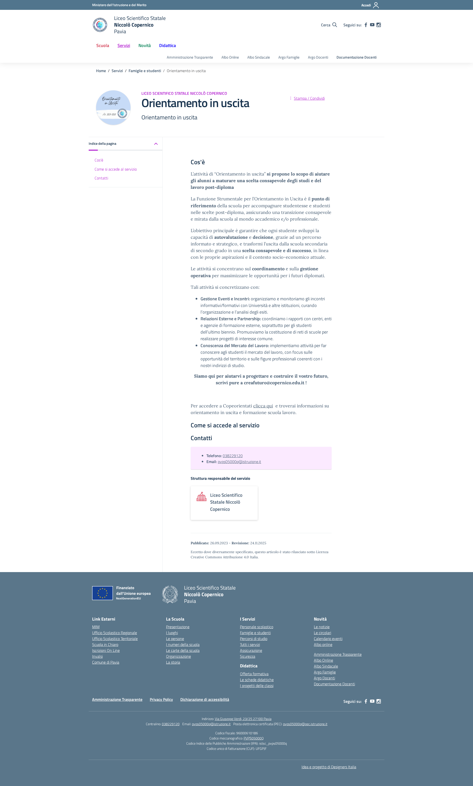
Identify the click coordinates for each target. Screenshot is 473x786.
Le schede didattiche (257, 680)
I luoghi (172, 633)
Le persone (175, 639)
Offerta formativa (254, 674)
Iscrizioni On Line (106, 650)
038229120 (233, 456)
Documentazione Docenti (357, 57)
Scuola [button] (102, 45)
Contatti (101, 178)
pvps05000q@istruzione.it (239, 462)
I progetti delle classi (256, 686)
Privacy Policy (161, 699)
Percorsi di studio (253, 639)
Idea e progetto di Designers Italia (329, 767)
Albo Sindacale (258, 57)
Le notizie (322, 627)
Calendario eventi (328, 639)
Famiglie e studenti (255, 633)
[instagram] (378, 25)
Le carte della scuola (183, 650)
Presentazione (177, 627)
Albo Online (230, 57)
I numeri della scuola (183, 644)
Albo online (323, 644)
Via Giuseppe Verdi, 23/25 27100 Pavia (243, 718)
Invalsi (97, 656)
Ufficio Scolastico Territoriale (115, 639)
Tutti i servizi (250, 644)
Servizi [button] (124, 45)
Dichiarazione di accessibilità (204, 699)
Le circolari (322, 633)
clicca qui (263, 406)
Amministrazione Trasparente (190, 57)
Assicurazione (251, 650)
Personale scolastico (256, 627)
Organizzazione (178, 656)
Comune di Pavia (105, 662)
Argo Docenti (318, 57)
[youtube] (372, 25)
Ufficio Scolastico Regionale (114, 633)
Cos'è (99, 160)
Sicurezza (247, 656)
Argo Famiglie (289, 57)
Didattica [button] (167, 45)
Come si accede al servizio (116, 169)
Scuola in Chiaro (105, 644)
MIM (96, 627)
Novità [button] (144, 45)
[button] (126, 144)
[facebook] (366, 25)
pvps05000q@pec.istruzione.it (305, 723)
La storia (173, 662)
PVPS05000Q (254, 738)
